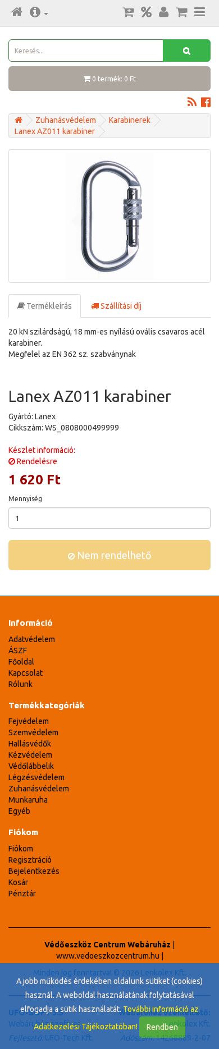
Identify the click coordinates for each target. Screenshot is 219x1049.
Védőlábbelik (31, 766)
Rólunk (20, 684)
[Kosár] (181, 13)
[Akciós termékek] (146, 13)
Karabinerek (129, 120)
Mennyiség (25, 498)
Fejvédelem (28, 721)
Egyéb (19, 811)
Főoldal (21, 661)
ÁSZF (17, 650)
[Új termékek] (128, 13)
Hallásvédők (29, 743)
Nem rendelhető (113, 555)
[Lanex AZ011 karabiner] (109, 216)
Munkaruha (28, 799)
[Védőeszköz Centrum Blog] (192, 103)
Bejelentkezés (34, 871)
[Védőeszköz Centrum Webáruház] (18, 120)
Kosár (18, 882)
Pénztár (22, 893)
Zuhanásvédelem (65, 120)
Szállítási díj (120, 305)
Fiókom (20, 848)
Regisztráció (30, 859)
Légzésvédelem (36, 777)
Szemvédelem (33, 732)
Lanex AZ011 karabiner (55, 131)
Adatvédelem (31, 639)
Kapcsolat (25, 672)
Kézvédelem (30, 754)
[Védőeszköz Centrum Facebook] (206, 103)
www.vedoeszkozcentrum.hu (107, 955)
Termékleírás (48, 305)
